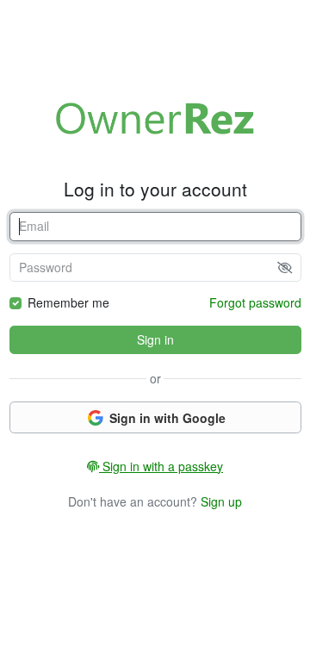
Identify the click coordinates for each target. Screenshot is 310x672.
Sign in (155, 339)
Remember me (68, 302)
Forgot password (255, 302)
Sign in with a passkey (161, 466)
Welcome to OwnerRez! (155, 118)
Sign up (221, 501)
